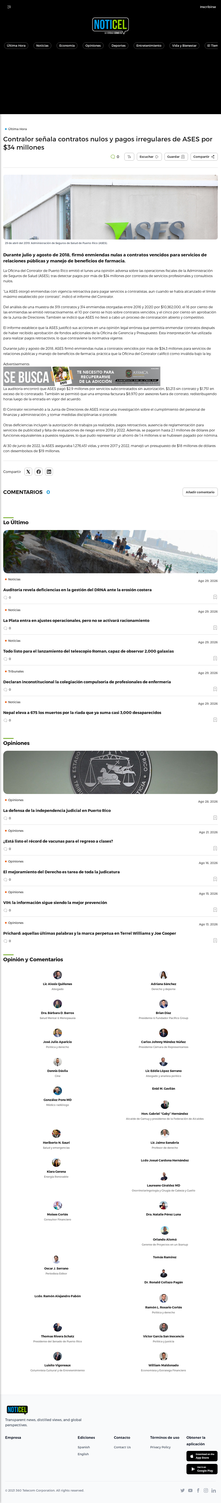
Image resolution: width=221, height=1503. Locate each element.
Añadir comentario (200, 492)
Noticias (42, 45)
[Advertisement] (110, 84)
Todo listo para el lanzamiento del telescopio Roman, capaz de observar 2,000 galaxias (88, 651)
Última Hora (16, 45)
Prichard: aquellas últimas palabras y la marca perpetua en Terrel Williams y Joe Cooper (89, 933)
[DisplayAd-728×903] (110, 376)
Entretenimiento (148, 45)
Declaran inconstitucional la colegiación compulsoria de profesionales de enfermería (87, 681)
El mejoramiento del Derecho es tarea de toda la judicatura (61, 871)
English (83, 1454)
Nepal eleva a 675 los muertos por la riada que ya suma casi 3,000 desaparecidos (82, 712)
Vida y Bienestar (184, 45)
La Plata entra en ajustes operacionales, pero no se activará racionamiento (76, 620)
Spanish (84, 1447)
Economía (67, 45)
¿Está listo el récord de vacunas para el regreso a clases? (58, 841)
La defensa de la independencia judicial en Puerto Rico (57, 810)
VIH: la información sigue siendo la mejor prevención (55, 902)
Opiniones (93, 45)
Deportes (119, 45)
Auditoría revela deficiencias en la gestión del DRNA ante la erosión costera (77, 589)
